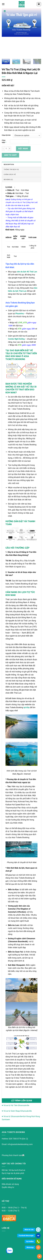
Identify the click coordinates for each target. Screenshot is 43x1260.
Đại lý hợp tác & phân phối (13, 1173)
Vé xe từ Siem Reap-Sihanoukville (17, 1111)
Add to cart (10, 155)
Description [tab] (9, 164)
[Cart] (39, 4)
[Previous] (7, 32)
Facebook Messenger (26, 1235)
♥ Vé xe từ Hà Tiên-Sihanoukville (15, 1105)
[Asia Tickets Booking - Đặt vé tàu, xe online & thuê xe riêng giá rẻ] (21, 4)
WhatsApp (30, 1247)
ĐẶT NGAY (23, 148)
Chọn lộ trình (6, 135)
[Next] (36, 32)
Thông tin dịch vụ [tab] (11, 169)
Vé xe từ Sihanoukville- (13, 1116)
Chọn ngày (4, 141)
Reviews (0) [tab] (8, 179)
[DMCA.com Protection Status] (9, 1218)
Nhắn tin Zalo (29, 1229)
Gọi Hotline (30, 1241)
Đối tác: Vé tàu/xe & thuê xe (13, 1170)
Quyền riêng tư (8, 1187)
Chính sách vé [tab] (10, 174)
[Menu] (3, 4)
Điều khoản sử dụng (10, 1184)
